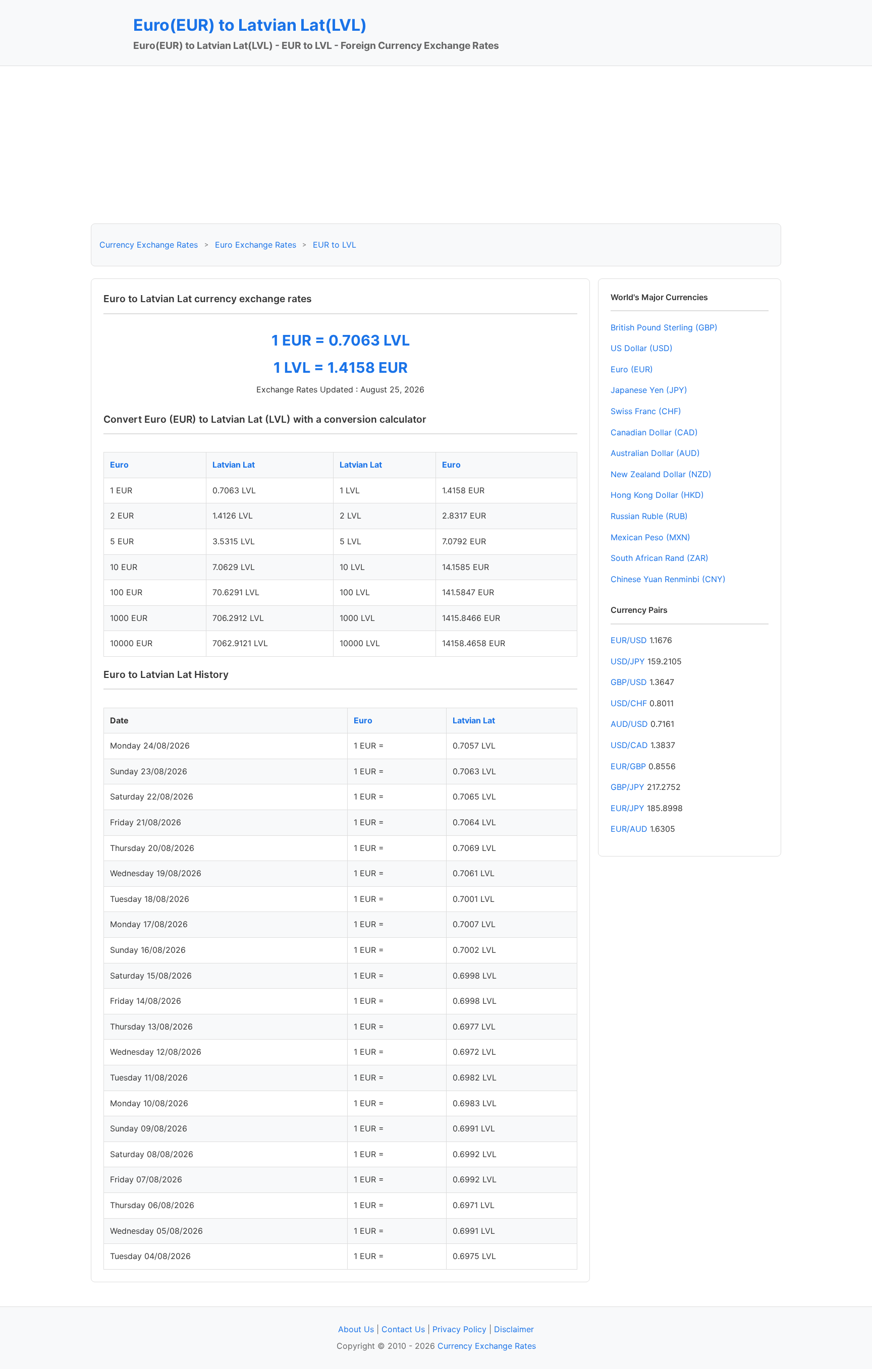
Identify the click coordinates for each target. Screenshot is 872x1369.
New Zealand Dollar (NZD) (661, 474)
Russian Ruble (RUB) (649, 516)
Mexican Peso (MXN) (650, 537)
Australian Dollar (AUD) (655, 453)
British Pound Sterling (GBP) (664, 327)
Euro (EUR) (632, 369)
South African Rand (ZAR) (659, 558)
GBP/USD (629, 682)
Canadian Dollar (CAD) (654, 432)
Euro (119, 465)
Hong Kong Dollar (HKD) (657, 495)
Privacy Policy (459, 1329)
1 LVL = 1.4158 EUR (341, 367)
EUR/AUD (629, 829)
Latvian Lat (233, 465)
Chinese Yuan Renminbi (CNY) (668, 579)
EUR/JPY (627, 808)
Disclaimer (514, 1329)
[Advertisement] (436, 144)
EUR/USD (629, 640)
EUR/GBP (628, 766)
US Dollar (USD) (642, 348)
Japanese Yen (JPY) (649, 390)
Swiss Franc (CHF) (646, 411)
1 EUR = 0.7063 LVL (340, 340)
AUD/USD (629, 724)
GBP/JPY (627, 787)
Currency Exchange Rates (148, 245)
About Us (356, 1329)
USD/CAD (629, 745)
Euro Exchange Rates (255, 245)
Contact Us (403, 1329)
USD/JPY (628, 661)
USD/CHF (629, 703)
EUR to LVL (334, 245)
